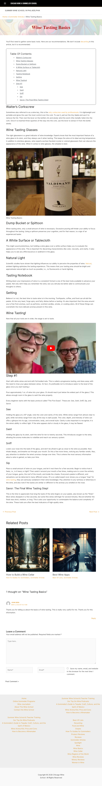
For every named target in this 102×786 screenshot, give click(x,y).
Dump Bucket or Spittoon (26, 64)
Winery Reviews (78, 760)
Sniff (22, 93)
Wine (78, 746)
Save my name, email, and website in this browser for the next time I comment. (82, 671)
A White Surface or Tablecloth (28, 67)
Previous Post (9, 512)
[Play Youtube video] (51, 348)
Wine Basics (78, 748)
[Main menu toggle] (4, 3)
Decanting (78, 723)
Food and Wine (78, 726)
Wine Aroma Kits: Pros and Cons (24, 729)
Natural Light (21, 71)
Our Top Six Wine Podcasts (24, 720)
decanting (85, 42)
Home (24, 698)
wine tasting (11, 480)
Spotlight (78, 743)
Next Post (94, 512)
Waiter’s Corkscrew (23, 58)
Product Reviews (78, 734)
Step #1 (19, 84)
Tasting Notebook (23, 74)
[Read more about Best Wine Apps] (74, 550)
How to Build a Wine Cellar (20, 574)
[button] (22, 10)
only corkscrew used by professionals (64, 112)
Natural (88, 263)
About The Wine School (24, 707)
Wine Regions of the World (78, 754)
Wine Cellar (78, 751)
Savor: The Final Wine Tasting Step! (34, 100)
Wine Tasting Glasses (24, 61)
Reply (93, 618)
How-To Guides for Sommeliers (17, 578)
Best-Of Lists (58, 578)
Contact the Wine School (24, 710)
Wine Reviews (78, 757)
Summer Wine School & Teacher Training (24, 717)
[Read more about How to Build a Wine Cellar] (27, 550)
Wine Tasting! (21, 80)
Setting (19, 77)
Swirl (22, 90)
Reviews (78, 737)
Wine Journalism (23, 704)
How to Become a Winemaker (24, 731)
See (21, 87)
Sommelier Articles (37, 578)
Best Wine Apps (61, 574)
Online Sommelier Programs (24, 701)
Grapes (78, 729)
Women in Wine (78, 763)
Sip (21, 97)
